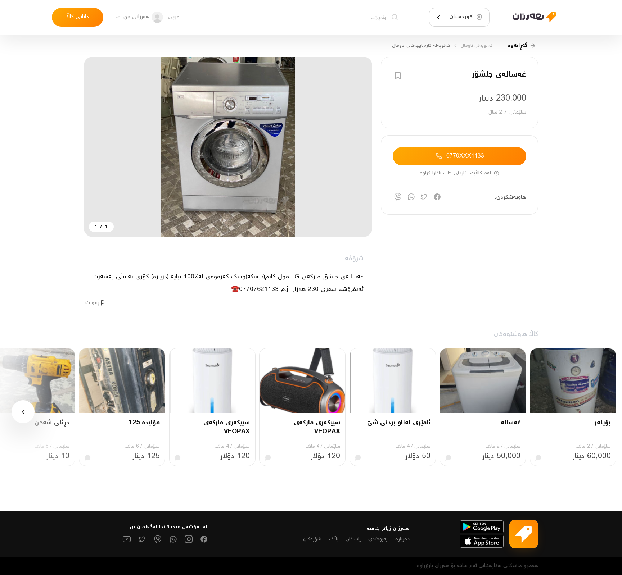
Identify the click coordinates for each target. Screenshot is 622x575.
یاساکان (353, 539)
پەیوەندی (378, 539)
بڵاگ (333, 539)
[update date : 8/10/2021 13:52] (530, 17)
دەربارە (402, 539)
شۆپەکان (312, 539)
